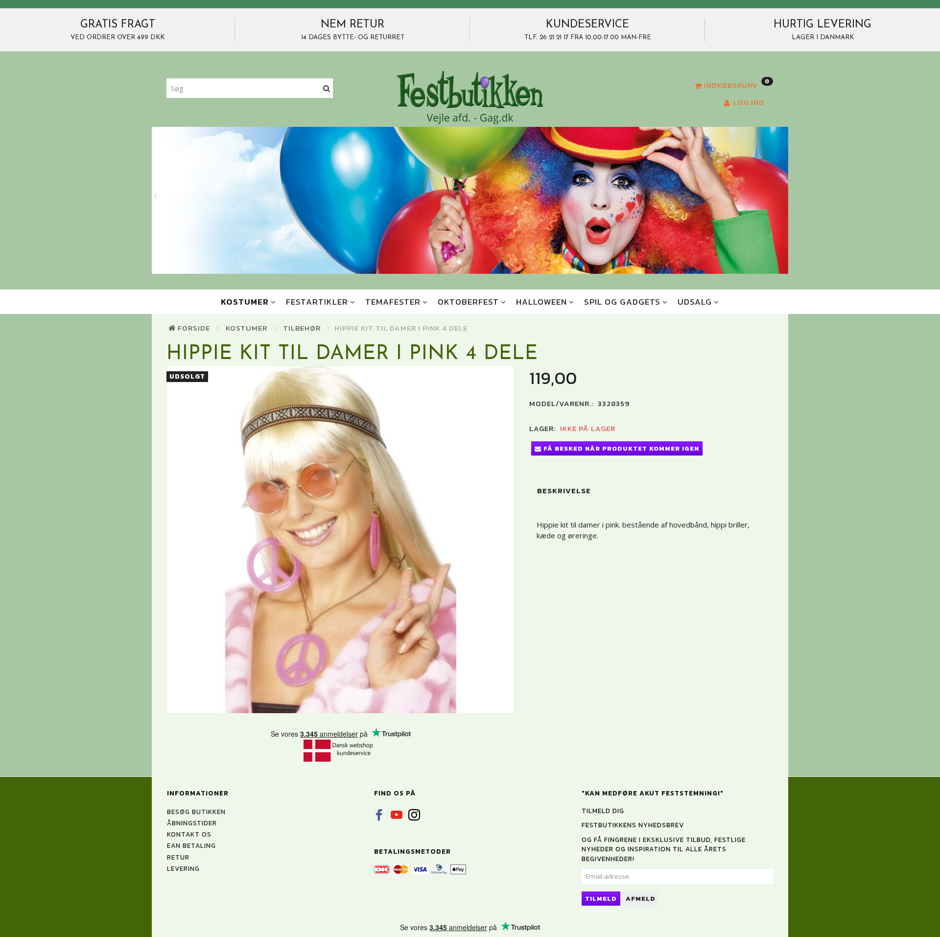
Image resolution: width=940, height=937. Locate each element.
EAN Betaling (191, 845)
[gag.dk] (470, 97)
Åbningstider (192, 823)
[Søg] (326, 88)
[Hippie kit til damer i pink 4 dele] (340, 539)
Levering (183, 868)
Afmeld (641, 898)
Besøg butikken (196, 812)
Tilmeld (601, 898)
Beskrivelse (564, 490)
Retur (178, 857)
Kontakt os (189, 834)
